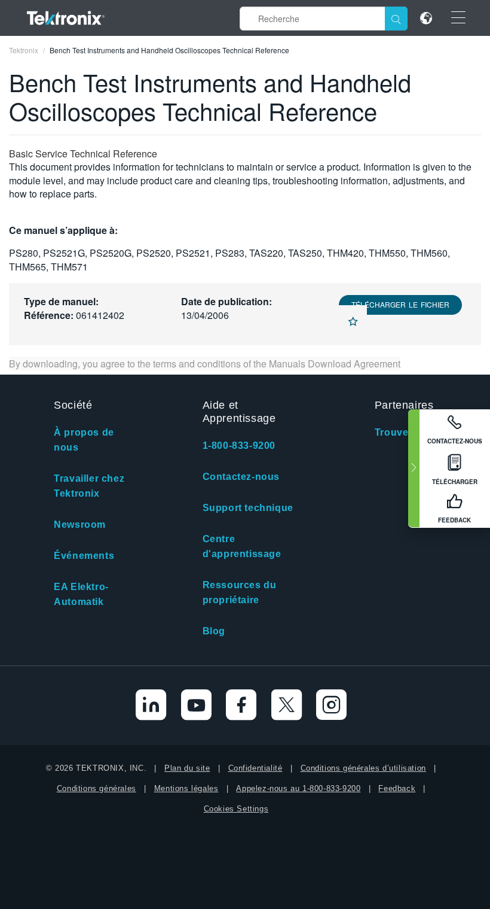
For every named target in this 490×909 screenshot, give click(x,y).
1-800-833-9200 (239, 445)
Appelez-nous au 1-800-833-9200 (298, 788)
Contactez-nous (241, 477)
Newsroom (80, 524)
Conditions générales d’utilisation (363, 768)
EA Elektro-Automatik (81, 594)
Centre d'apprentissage (242, 546)
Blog (214, 631)
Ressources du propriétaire (240, 592)
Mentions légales (186, 788)
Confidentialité (255, 768)
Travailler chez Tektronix (89, 485)
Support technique (248, 508)
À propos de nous (84, 439)
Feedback (396, 788)
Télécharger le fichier (400, 304)
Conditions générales (96, 788)
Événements (84, 556)
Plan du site (187, 768)
